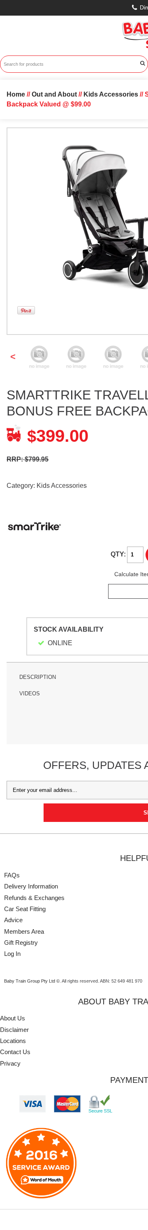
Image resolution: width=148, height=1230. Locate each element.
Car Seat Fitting (25, 908)
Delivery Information (31, 886)
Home (16, 94)
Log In (12, 953)
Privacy (10, 1063)
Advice (13, 919)
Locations (13, 1040)
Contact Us (15, 1051)
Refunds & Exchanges (34, 897)
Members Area (24, 931)
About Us (12, 1018)
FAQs (12, 875)
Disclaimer (14, 1029)
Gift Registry (21, 942)
